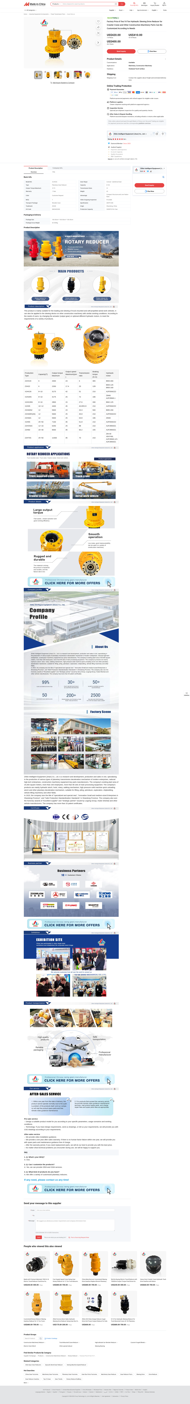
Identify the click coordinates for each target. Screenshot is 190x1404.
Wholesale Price (98, 1389)
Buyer (121, 10)
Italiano (85, 1392)
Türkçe (133, 1392)
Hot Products (46, 1389)
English (49, 1392)
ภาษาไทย (127, 1392)
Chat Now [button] (153, 51)
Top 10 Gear (47, 1379)
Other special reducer (65, 1346)
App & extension (142, 10)
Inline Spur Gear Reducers (33, 1365)
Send (38, 1237)
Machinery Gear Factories (50, 1374)
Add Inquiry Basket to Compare (63, 83)
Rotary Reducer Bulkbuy (73, 1379)
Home (25, 14)
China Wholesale (86, 1389)
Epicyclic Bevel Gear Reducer (54, 1365)
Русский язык (77, 1392)
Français (69, 1392)
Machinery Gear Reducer (108, 1374)
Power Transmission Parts (58, 14)
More (25, 1383)
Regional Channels (118, 1389)
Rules (165, 10)
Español (55, 1392)
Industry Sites (107, 1389)
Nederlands (99, 1392)
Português (62, 1392)
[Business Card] (163, 177)
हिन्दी (122, 1392)
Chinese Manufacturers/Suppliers (71, 1389)
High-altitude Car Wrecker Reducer (105, 1342)
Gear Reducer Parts (126, 1374)
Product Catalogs (51, 1338)
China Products (56, 1389)
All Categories (30, 10)
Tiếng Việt (140, 1392)
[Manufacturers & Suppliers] (34, 4)
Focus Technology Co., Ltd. (82, 1396)
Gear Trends (58, 1379)
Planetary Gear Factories (69, 1374)
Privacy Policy (124, 1396)
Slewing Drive (140, 1374)
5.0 (141, 171)
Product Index (129, 1389)
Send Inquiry (121, 51)
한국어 (111, 1392)
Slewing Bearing (100, 1346)
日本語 (116, 1392)
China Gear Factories (31, 1374)
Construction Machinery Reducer (34, 1342)
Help (131, 10)
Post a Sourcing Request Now (78, 1237)
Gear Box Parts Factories (89, 1374)
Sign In (110, 159)
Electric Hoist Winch (30, 1346)
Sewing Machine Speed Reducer (76, 1365)
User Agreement (106, 1396)
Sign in (164, 5)
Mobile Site (138, 1389)
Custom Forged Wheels (138, 1342)
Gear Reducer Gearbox (32, 1379)
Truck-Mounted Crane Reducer (68, 1342)
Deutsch (91, 1392)
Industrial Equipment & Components (39, 14)
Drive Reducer (153, 1374)
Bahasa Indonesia (150, 1392)
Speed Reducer (71, 14)
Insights (145, 1389)
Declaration (115, 1396)
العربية (105, 1392)
